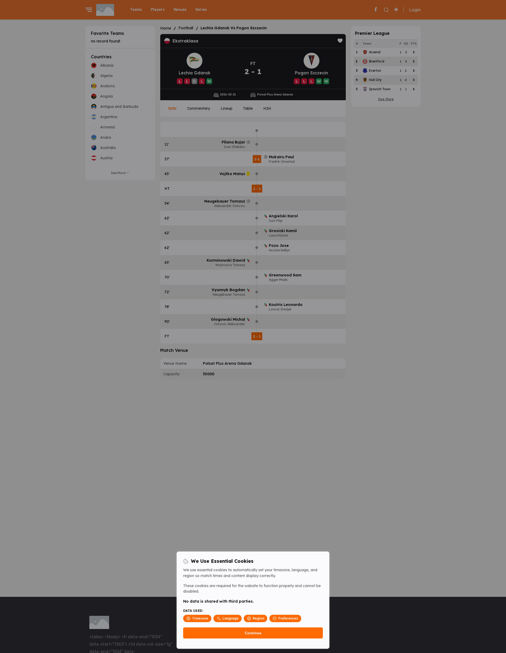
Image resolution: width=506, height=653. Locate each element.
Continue (253, 633)
